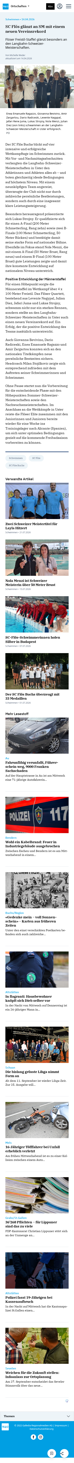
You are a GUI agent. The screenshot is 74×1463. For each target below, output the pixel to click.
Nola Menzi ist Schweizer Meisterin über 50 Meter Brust (30, 582)
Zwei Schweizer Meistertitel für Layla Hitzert (31, 526)
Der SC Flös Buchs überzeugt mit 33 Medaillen (32, 696)
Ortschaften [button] (19, 6)
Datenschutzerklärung (42, 1428)
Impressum (61, 1425)
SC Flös (36, 458)
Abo (50, 6)
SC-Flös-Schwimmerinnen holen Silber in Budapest (32, 639)
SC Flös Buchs (16, 465)
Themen (9, 1416)
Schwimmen (16, 458)
